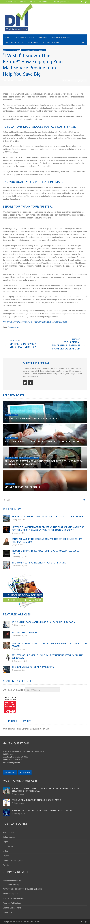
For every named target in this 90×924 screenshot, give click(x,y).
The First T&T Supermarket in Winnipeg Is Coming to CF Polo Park (47, 516)
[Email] (81, 2)
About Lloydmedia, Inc (12, 880)
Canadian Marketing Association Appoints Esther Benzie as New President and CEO (47, 540)
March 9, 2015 (19, 803)
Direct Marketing (9, 80)
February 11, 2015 (20, 814)
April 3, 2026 (18, 545)
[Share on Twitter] (78, 80)
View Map (26, 772)
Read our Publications (12, 903)
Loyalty (6, 855)
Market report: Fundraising (22, 487)
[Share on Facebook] (75, 80)
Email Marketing (11, 415)
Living (5, 851)
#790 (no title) (8, 832)
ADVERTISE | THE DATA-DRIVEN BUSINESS (22, 889)
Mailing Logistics (38, 50)
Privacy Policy (13, 884)
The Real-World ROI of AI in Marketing (33, 667)
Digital (5, 841)
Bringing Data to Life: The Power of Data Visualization (42, 810)
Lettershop (25, 50)
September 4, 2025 (20, 661)
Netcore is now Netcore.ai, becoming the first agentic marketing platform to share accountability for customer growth (48, 528)
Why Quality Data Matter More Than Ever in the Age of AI (43, 622)
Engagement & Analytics (28, 457)
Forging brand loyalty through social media (36, 800)
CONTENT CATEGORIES (14, 689)
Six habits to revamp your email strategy (31, 418)
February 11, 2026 (20, 556)
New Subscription (10, 893)
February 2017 (13, 327)
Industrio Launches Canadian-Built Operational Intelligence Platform (45, 552)
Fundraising (9, 484)
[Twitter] (85, 2)
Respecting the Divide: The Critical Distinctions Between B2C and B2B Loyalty (47, 656)
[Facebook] (30, 382)
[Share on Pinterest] (85, 80)
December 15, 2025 (20, 636)
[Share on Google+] (82, 80)
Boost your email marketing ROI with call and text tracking (43, 441)
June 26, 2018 (19, 794)
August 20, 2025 (19, 670)
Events (6, 865)
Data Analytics (9, 837)
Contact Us (7, 912)
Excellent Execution (11, 50)
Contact (11, 772)
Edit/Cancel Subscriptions (13, 898)
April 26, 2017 (23, 80)
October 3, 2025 (19, 649)
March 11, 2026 (19, 625)
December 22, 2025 (20, 566)
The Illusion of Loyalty (24, 632)
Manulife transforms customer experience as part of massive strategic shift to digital (46, 790)
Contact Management (12, 907)
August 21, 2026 (19, 519)
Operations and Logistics (13, 860)
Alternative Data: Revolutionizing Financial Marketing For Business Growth (49, 645)
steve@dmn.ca (14, 762)
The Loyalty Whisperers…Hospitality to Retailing (39, 562)
